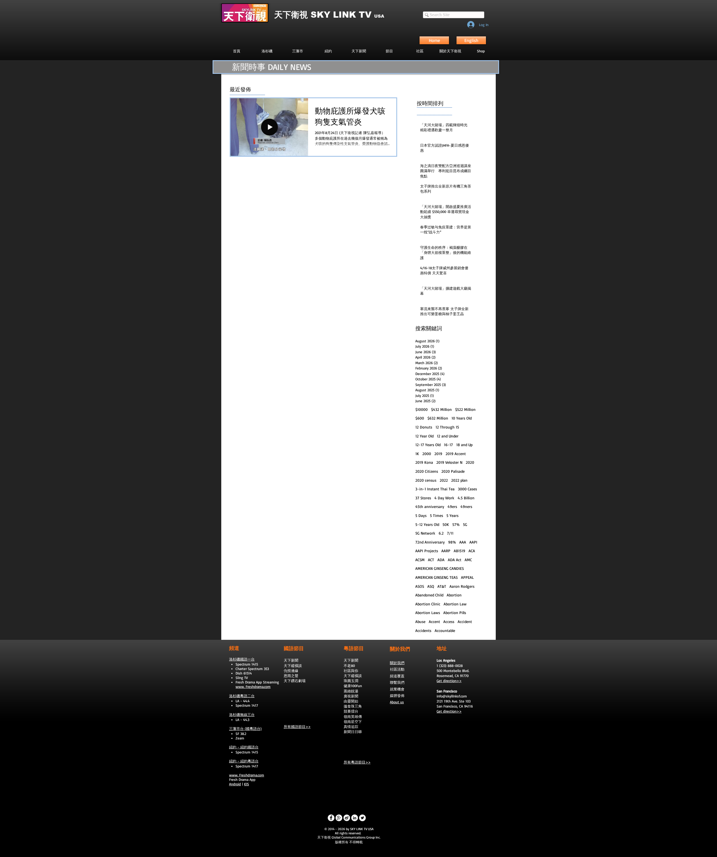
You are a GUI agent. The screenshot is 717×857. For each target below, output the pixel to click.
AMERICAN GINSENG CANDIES (439, 568)
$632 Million (437, 418)
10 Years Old (461, 418)
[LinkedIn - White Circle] (354, 817)
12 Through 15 (447, 427)
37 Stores (423, 497)
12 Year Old (424, 436)
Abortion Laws (427, 612)
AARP (445, 550)
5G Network (425, 533)
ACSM (420, 559)
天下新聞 (291, 660)
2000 (426, 453)
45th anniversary (429, 506)
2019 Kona (424, 462)
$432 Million (441, 409)
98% (452, 542)
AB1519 (459, 550)
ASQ (430, 586)
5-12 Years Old (427, 524)
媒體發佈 (397, 695)
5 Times (436, 515)
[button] (389, 50)
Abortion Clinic (427, 603)
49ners (466, 506)
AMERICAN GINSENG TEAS (436, 577)
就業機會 (397, 689)
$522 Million (465, 409)
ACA (472, 550)
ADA (440, 559)
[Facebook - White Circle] (331, 817)
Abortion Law (455, 603)
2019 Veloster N (449, 462)
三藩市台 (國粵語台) (245, 728)
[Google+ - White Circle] (339, 817)
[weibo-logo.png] (346, 817)
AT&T (441, 586)
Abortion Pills (454, 612)
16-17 (448, 444)
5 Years (452, 515)
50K (446, 524)
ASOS (419, 586)
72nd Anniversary (430, 542)
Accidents (423, 630)
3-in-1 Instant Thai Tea (435, 488)
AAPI (473, 542)
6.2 (441, 533)
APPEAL (467, 577)
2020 (470, 462)
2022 (444, 480)
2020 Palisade (453, 471)
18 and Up (464, 444)
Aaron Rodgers (462, 586)
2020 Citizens (426, 471)
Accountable (445, 630)
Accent (434, 621)
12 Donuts (423, 427)
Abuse (420, 621)
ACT (431, 559)
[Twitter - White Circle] (362, 817)
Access (448, 621)
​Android (235, 784)
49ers (452, 506)
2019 (438, 453)
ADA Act (454, 559)
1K (417, 453)
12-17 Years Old (428, 444)
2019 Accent (456, 453)
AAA (462, 542)
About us (397, 702)
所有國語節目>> (297, 726)
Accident (465, 621)
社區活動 (397, 669)
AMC (468, 559)
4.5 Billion (466, 497)
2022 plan (459, 480)
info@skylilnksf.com (452, 696)
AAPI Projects (426, 550)
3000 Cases (467, 488)
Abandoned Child (429, 595)
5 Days (421, 515)
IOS (246, 784)
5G (465, 524)
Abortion (454, 595)
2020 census (425, 480)
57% (456, 524)
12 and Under (447, 436)
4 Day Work (444, 497)
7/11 (450, 533)
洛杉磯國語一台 (242, 659)
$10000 (421, 409)
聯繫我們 (397, 682)
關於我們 (397, 663)
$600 (419, 418)
